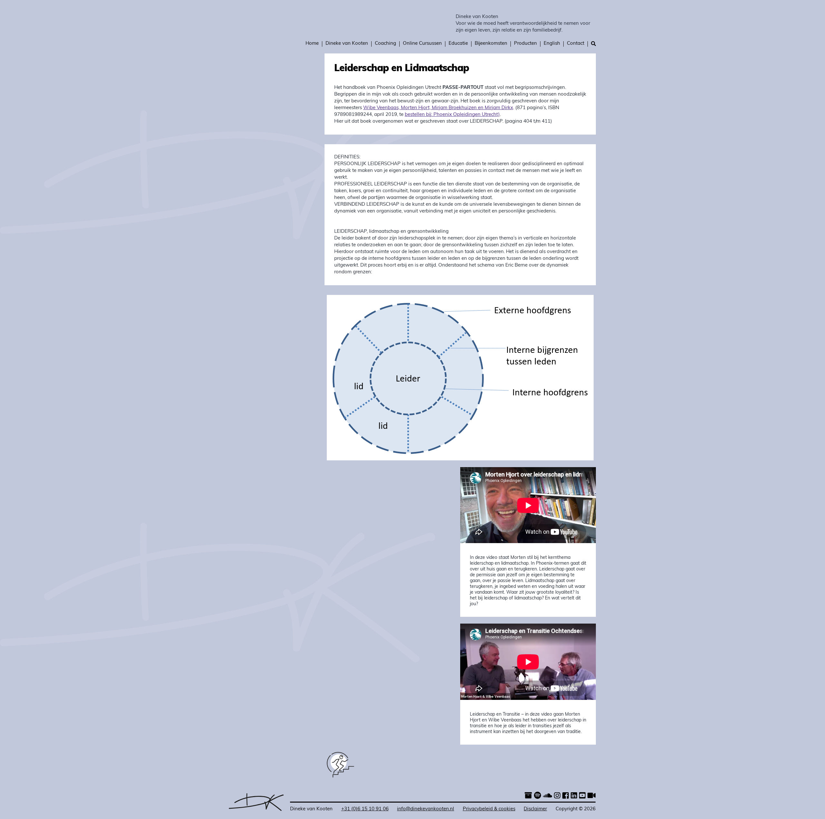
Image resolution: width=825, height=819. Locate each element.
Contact (575, 43)
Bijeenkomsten (491, 43)
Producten (525, 43)
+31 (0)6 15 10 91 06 (365, 809)
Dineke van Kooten (477, 16)
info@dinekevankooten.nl (425, 809)
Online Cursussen (422, 43)
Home (312, 43)
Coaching (385, 43)
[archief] (528, 796)
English (552, 43)
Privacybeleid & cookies (489, 809)
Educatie (458, 43)
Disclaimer (535, 809)
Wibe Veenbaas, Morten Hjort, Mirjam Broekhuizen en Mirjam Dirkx (438, 108)
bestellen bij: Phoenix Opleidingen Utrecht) (452, 114)
